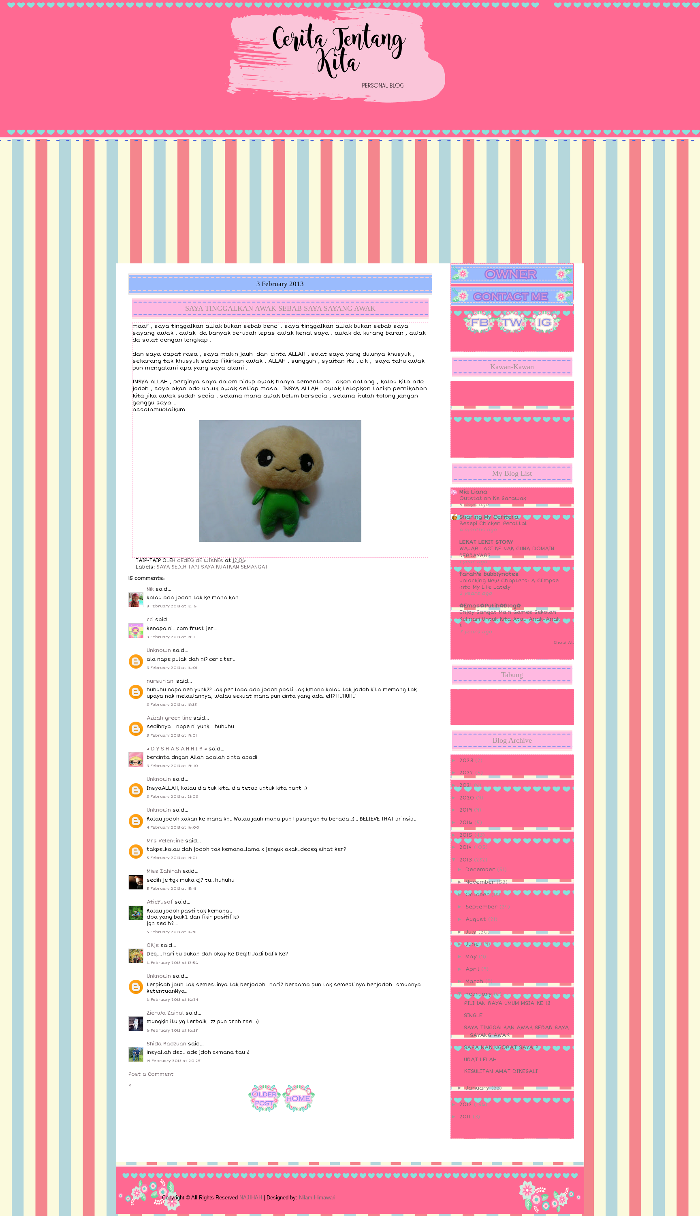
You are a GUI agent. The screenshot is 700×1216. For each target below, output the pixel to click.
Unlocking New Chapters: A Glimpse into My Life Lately (509, 583)
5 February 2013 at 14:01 (172, 857)
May (472, 956)
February (479, 994)
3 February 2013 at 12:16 (171, 606)
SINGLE (473, 1015)
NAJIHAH (250, 1198)
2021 (466, 785)
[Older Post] (264, 1113)
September (482, 907)
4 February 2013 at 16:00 (173, 827)
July (471, 932)
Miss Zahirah (164, 871)
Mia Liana (473, 492)
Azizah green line (169, 718)
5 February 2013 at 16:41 (171, 932)
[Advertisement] (350, 202)
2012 (466, 1104)
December (481, 869)
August (476, 919)
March (475, 981)
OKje (153, 945)
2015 (466, 835)
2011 (466, 1116)
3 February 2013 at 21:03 (172, 796)
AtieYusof (160, 902)
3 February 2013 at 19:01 (172, 735)
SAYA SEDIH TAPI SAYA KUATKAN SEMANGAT (212, 567)
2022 (467, 772)
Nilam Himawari (317, 1198)
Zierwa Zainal (165, 1013)
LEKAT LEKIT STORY (486, 542)
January (478, 1088)
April (473, 969)
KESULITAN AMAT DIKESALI (501, 1071)
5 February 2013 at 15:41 (171, 888)
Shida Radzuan (166, 1044)
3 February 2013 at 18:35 (172, 704)
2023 (467, 760)
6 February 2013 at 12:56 (172, 962)
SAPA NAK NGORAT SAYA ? (501, 1047)
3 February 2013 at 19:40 (172, 765)
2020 (467, 798)
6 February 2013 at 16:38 (172, 1030)
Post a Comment (151, 1074)
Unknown (159, 651)
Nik (150, 589)
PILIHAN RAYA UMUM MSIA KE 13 (507, 1003)
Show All (563, 642)
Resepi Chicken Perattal (493, 523)
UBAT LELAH (480, 1059)
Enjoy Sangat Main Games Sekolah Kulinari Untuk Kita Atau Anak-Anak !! (509, 619)
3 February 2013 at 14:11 (171, 637)
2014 (466, 847)
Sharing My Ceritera (489, 517)
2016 (466, 822)
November (481, 882)
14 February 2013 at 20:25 (174, 1060)
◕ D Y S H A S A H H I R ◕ (177, 749)
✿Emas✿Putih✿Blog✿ (490, 606)
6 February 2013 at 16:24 (172, 999)
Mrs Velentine (165, 841)
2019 (466, 810)
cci (150, 620)
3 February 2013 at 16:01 (172, 667)
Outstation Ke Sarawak (492, 498)
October (478, 894)
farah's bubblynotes (489, 574)
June (473, 944)
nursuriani (161, 681)
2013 (466, 860)
